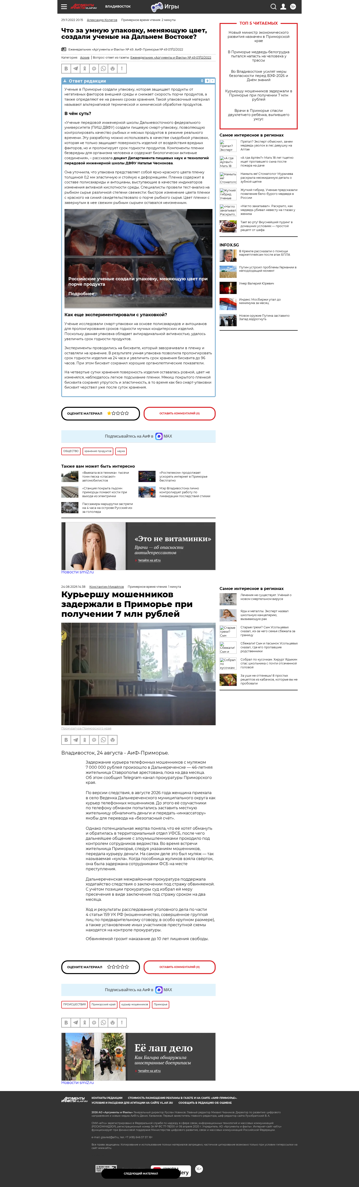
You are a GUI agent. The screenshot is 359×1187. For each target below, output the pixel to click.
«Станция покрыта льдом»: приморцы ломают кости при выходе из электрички (104, 492)
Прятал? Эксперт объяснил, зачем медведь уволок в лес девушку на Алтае (267, 145)
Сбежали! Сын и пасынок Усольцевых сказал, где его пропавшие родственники (269, 647)
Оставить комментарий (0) (179, 413)
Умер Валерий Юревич (256, 283)
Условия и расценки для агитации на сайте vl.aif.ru (132, 1102)
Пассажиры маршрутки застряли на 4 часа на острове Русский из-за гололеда (107, 508)
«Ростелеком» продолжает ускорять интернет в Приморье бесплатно (183, 476)
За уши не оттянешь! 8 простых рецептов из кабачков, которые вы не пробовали (269, 679)
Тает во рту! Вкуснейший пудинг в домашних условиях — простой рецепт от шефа (267, 226)
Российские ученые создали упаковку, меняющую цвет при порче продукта (138, 281)
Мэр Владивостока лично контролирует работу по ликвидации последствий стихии (184, 492)
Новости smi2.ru (77, 572)
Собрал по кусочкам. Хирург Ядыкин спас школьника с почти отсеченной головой (269, 663)
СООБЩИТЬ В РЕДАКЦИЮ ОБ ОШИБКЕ (205, 1102)
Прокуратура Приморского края (86, 728)
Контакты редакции (107, 1098)
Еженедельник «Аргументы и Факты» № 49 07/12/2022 (170, 57)
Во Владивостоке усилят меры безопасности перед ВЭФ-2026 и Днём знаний (258, 76)
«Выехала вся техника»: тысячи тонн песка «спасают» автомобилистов (105, 476)
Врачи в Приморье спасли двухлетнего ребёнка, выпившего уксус (258, 115)
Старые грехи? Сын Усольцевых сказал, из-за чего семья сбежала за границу (268, 631)
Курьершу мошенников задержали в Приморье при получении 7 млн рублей (258, 95)
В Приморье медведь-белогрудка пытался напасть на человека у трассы (258, 56)
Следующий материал (141, 1173)
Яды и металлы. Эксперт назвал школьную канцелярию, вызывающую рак (265, 615)
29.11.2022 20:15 (72, 20)
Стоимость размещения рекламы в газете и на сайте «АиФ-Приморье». (182, 1098)
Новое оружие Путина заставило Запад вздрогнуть (264, 317)
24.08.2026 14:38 (73, 586)
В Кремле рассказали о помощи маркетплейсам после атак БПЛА (264, 253)
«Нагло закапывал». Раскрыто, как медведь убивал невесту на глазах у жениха (268, 210)
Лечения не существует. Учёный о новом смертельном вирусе (266, 597)
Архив (84, 57)
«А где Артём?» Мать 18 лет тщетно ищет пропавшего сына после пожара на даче (267, 161)
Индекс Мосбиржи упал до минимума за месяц (260, 301)
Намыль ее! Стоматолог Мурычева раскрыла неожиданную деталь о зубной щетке (267, 177)
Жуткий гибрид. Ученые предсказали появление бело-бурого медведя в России (269, 194)
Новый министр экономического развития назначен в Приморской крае (259, 37)
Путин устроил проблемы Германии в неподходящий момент (267, 269)
